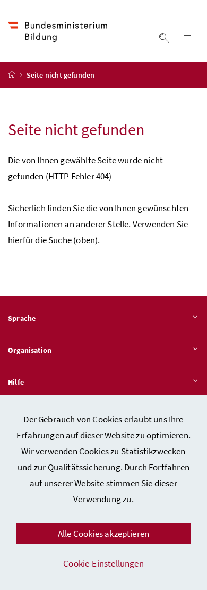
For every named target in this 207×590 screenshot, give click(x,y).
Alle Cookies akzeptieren (103, 533)
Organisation (29, 350)
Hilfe (16, 382)
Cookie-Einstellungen (103, 563)
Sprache (22, 318)
